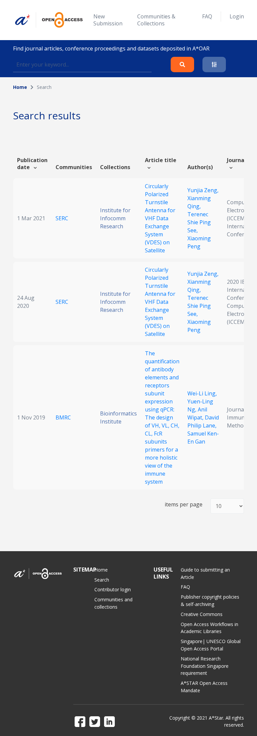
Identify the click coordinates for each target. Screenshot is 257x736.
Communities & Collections (156, 20)
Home (20, 87)
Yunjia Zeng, (203, 190)
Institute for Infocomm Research (115, 218)
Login (237, 16)
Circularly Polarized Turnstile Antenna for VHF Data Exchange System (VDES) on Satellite (160, 218)
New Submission (107, 20)
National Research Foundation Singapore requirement (205, 666)
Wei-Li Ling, (202, 393)
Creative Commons (202, 614)
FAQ (207, 16)
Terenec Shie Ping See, (199, 222)
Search (101, 580)
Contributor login (112, 589)
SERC (62, 218)
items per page (183, 504)
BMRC (63, 417)
